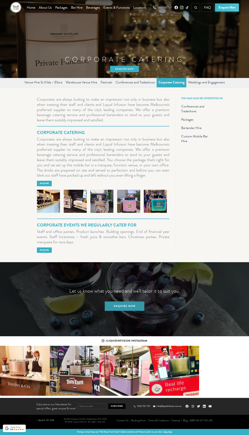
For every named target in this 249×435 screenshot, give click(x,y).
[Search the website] (196, 7)
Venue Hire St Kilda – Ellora (43, 82)
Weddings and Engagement (206, 82)
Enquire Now (226, 7)
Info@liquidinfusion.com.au (169, 406)
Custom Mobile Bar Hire (194, 139)
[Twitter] (198, 406)
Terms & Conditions (159, 420)
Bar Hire (77, 7)
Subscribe (117, 406)
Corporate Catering (171, 82)
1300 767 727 (164, 7)
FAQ (207, 7)
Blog (185, 420)
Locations (139, 7)
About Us (45, 7)
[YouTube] (210, 406)
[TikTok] (187, 7)
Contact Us (122, 420)
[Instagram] (181, 7)
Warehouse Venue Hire (81, 82)
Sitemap (176, 420)
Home (31, 7)
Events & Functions (116, 7)
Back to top (46, 420)
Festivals (106, 82)
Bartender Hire (191, 127)
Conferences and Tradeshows (135, 82)
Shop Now (167, 431)
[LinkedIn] (204, 406)
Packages (61, 7)
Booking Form (138, 420)
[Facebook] (176, 7)
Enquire (44, 183)
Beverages (93, 7)
